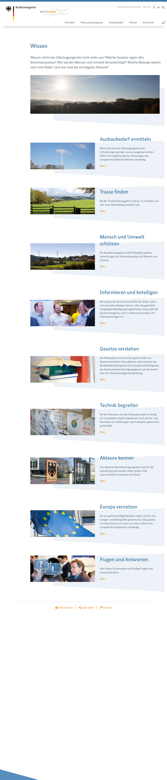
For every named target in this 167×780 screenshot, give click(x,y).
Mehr (103, 165)
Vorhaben (69, 22)
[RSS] (163, 7)
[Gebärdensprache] (158, 7)
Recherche (148, 22)
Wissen (133, 22)
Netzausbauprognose (92, 22)
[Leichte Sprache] (154, 7)
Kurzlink (107, 607)
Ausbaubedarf (116, 22)
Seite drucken (66, 607)
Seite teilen (88, 607)
